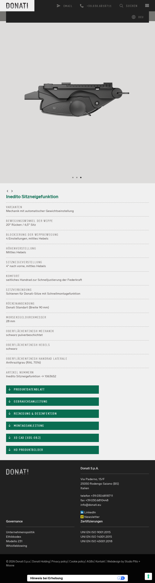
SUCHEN (132, 6)
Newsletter (92, 517)
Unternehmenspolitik (20, 532)
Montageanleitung (26, 426)
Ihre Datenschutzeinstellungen (92, 578)
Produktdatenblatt (26, 389)
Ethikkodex (13, 536)
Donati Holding (41, 561)
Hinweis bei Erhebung (46, 578)
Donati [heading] (17, 6)
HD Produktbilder (25, 450)
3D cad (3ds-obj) (24, 438)
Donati (17, 472)
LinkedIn (90, 512)
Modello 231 (14, 541)
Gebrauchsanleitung (28, 402)
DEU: (139, 17)
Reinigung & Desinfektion (32, 414)
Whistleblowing (16, 546)
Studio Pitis (131, 561)
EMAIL (68, 6)
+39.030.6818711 (99, 6)
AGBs (90, 561)
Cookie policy (77, 561)
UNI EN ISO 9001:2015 (96, 532)
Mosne (10, 565)
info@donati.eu (91, 505)
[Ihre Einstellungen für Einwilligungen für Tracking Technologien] (148, 576)
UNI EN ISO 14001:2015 (96, 536)
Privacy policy (59, 561)
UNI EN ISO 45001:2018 (96, 541)
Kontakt (100, 561)
